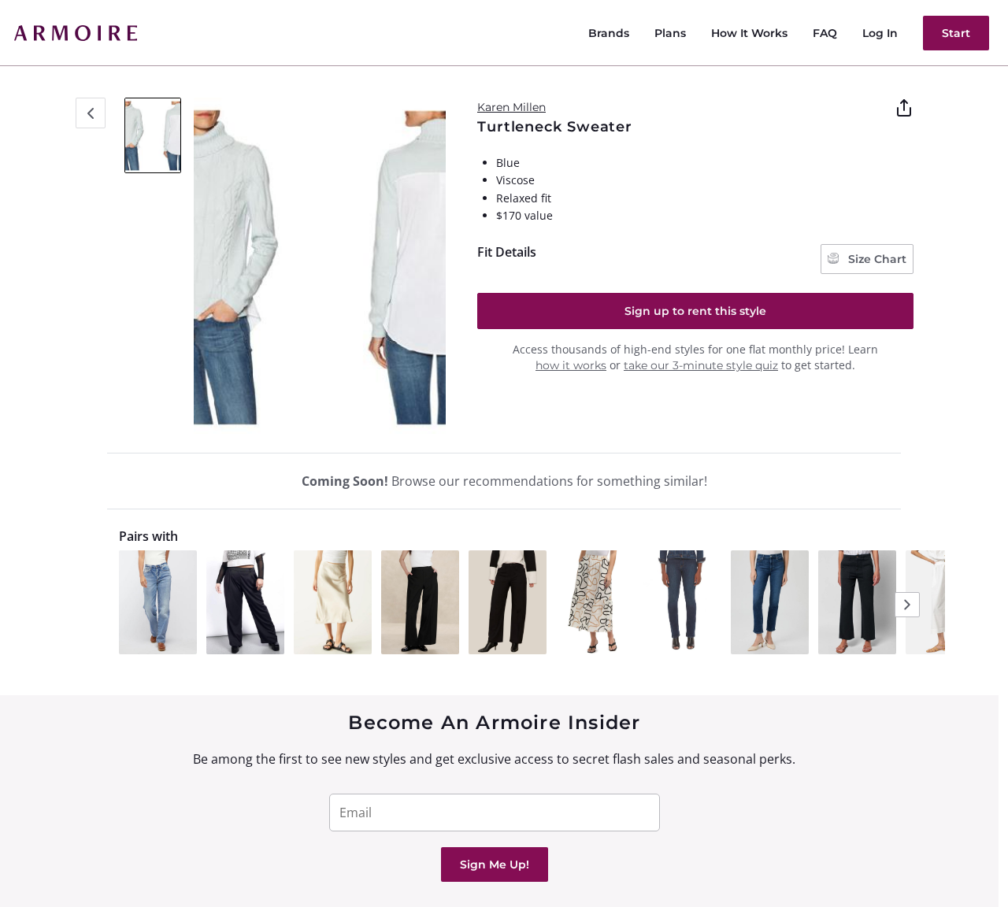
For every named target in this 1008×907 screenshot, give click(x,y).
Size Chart (875, 259)
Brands (608, 33)
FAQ (825, 33)
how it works (571, 365)
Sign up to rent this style (695, 311)
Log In (880, 33)
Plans (670, 33)
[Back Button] (91, 113)
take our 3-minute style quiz (701, 365)
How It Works (749, 33)
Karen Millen (511, 107)
